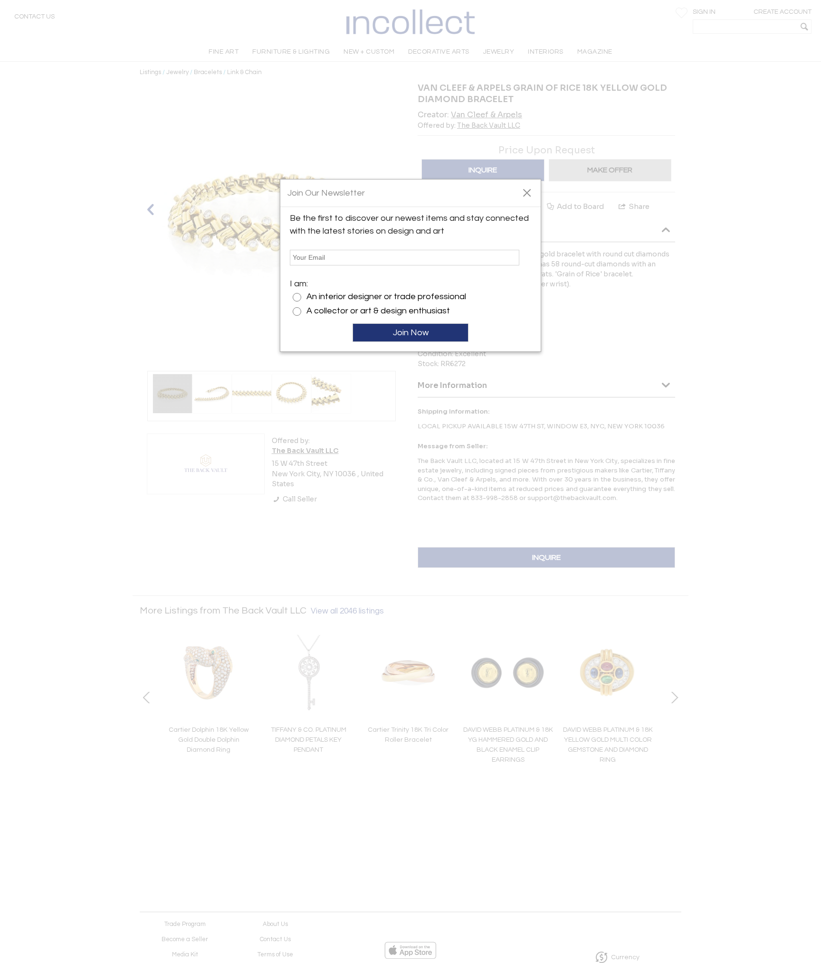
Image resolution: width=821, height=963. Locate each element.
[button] (526, 192)
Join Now (411, 332)
